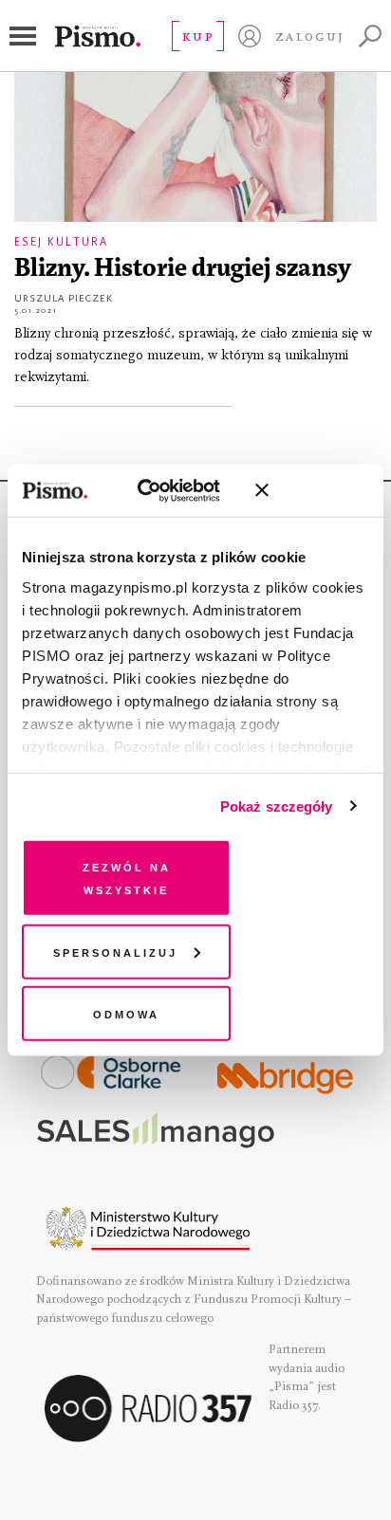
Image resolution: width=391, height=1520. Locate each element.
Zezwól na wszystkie (127, 877)
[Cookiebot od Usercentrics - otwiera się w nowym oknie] (158, 490)
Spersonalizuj (115, 951)
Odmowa (126, 1013)
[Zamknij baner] (312, 490)
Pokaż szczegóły (276, 805)
